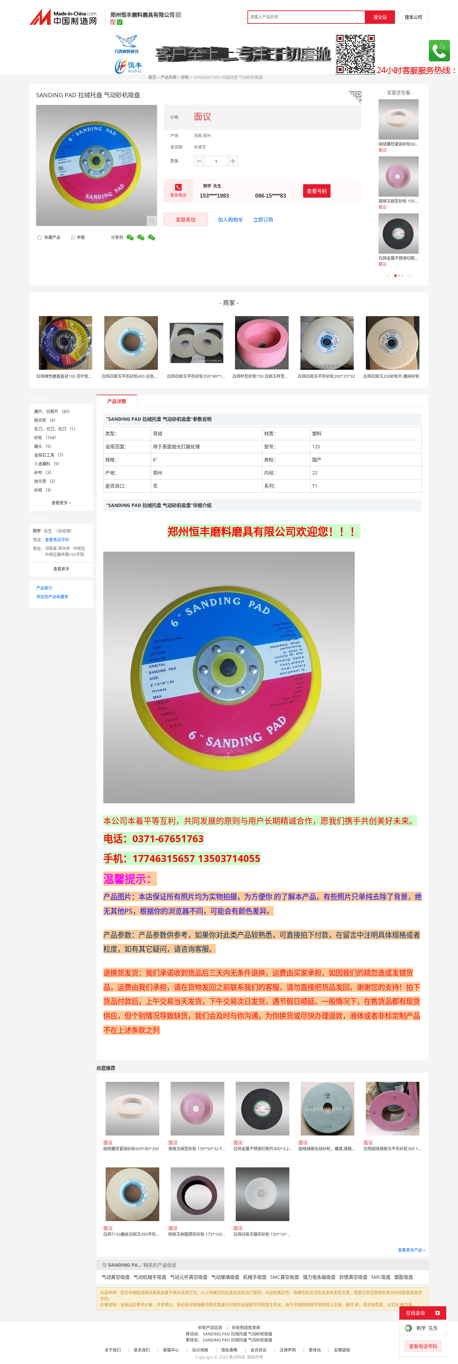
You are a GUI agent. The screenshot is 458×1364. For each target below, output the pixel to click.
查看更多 (61, 503)
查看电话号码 (57, 540)
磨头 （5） (44, 446)
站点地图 (200, 1350)
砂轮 (185, 77)
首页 (152, 77)
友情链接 (342, 1350)
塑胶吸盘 (403, 1277)
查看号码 (317, 191)
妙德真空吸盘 (353, 1277)
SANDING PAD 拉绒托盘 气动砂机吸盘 (237, 1334)
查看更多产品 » (411, 1250)
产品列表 (169, 77)
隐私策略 (229, 1350)
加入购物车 (230, 219)
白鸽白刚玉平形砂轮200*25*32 (326, 376)
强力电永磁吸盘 (319, 1277)
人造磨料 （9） (48, 464)
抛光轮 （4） (46, 420)
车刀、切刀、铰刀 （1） (56, 429)
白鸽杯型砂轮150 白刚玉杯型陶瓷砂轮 (266, 376)
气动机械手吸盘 (149, 1277)
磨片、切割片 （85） (53, 411)
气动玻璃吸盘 (225, 1277)
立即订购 (263, 219)
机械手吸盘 (255, 1277)
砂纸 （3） (44, 490)
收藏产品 (51, 237)
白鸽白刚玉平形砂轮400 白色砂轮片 (134, 376)
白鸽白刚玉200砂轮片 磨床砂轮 (391, 376)
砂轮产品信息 (210, 1327)
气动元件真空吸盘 (189, 1277)
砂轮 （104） (46, 438)
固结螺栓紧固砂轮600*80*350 (406, 144)
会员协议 (258, 1350)
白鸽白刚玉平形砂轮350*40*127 (197, 376)
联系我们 (142, 1350)
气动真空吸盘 (116, 1277)
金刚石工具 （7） (50, 455)
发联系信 (186, 219)
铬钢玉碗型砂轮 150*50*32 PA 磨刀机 (413, 201)
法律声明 (288, 1350)
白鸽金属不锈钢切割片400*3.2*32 (410, 258)
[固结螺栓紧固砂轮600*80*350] (399, 119)
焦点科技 (237, 1357)
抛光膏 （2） (46, 481)
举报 (81, 237)
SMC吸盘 (381, 1277)
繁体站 (315, 1350)
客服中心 (171, 1350)
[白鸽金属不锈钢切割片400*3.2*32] (399, 233)
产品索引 (44, 588)
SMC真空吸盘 (284, 1277)
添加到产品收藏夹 (52, 597)
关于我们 (113, 1350)
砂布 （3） (44, 472)
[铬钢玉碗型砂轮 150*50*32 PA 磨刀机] (399, 176)
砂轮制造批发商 (246, 1327)
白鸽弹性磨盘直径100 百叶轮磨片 (66, 376)
